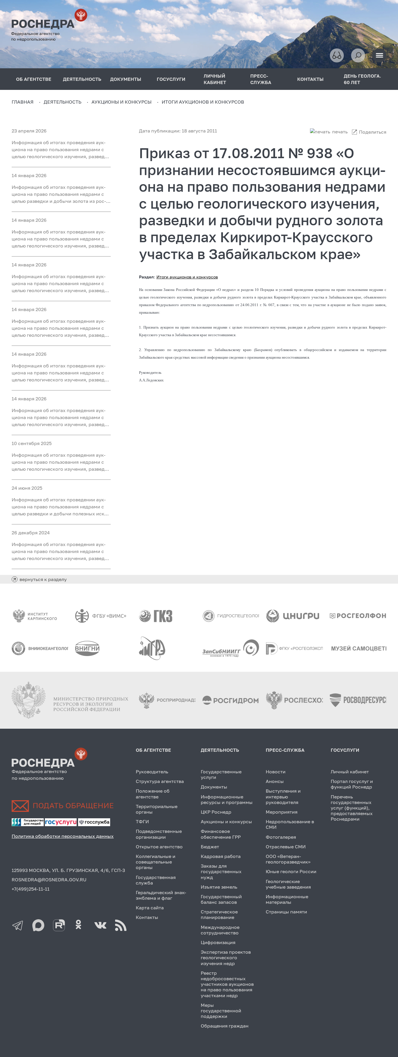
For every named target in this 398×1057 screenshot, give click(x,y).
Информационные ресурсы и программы (227, 799)
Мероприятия (281, 812)
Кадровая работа (221, 856)
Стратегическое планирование (219, 914)
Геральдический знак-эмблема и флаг (161, 895)
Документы (214, 787)
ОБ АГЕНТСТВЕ (33, 79)
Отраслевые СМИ (286, 847)
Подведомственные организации (159, 834)
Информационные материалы (287, 899)
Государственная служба (156, 880)
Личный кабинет (350, 772)
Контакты (147, 917)
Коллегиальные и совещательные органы (155, 861)
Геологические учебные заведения (288, 884)
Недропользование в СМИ (290, 824)
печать (340, 132)
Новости (276, 772)
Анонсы (275, 781)
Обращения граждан (225, 1026)
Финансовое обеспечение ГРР (221, 834)
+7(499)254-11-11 (31, 889)
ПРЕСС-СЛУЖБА (260, 79)
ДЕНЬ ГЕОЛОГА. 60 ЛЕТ (362, 79)
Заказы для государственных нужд (221, 871)
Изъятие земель (219, 887)
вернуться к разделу (43, 579)
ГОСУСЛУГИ (171, 79)
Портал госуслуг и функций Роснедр (352, 784)
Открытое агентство (159, 847)
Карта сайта (150, 908)
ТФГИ (142, 821)
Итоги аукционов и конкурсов (187, 276)
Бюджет (210, 847)
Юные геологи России (291, 871)
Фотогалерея (281, 837)
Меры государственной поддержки (221, 1010)
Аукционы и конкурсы (226, 821)
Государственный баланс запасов (221, 899)
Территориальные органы (156, 809)
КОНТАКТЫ (310, 79)
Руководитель (152, 772)
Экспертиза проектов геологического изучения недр (226, 957)
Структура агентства (160, 781)
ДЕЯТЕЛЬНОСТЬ (82, 79)
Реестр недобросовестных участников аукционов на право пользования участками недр (227, 984)
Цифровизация (218, 942)
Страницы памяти (286, 912)
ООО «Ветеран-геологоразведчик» (288, 859)
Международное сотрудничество (220, 930)
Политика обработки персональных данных (63, 836)
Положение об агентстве (153, 793)
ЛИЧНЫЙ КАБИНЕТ (215, 79)
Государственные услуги (221, 774)
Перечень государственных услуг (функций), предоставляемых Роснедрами (352, 808)
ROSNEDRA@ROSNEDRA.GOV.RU (49, 879)
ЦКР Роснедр (216, 812)
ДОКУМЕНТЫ (125, 79)
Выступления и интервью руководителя (283, 796)
